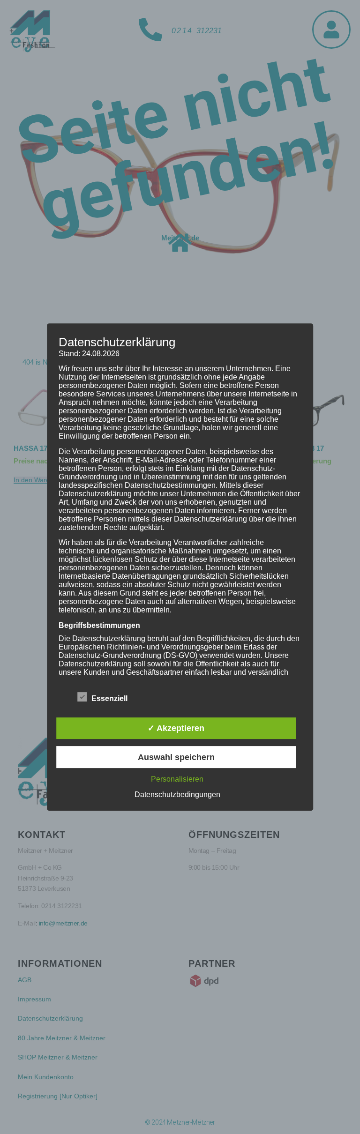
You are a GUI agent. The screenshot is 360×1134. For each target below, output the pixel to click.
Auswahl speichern (176, 757)
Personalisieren (177, 779)
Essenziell (109, 698)
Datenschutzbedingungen (177, 794)
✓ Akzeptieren (176, 728)
